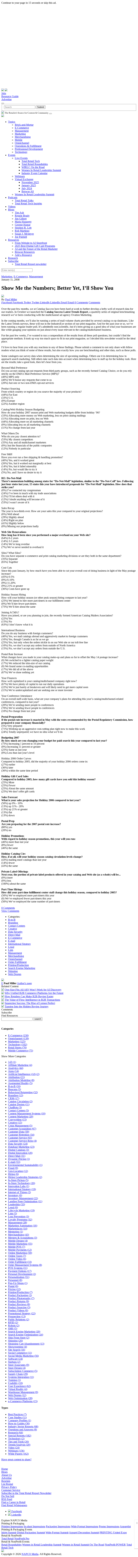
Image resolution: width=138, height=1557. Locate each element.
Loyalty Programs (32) (20, 1219)
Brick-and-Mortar (24, 124)
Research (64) (15, 1432)
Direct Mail (14, 934)
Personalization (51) (18, 1277)
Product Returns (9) (18, 1301)
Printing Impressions (12, 1526)
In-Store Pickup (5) (18, 1180)
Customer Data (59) (18, 1131)
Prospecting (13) (17, 1316)
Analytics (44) (15, 1068)
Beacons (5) (14, 1089)
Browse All (28, 191)
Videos (11, 206)
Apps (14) (13, 1071)
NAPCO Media (30, 1554)
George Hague (22, 224)
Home (4, 1468)
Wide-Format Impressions (84, 1526)
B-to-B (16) (14, 1086)
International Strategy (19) (22, 1189)
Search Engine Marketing (21, 968)
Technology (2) (16, 1438)
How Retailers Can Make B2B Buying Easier (29, 996)
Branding (13, 922)
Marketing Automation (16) (22, 1225)
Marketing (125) (16, 1041)
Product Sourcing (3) (19, 1307)
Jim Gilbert (21, 218)
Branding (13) (15, 1095)
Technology (21, 152)
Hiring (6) (13, 1174)
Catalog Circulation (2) (20, 1101)
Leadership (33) (16, 1204)
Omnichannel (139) (18, 1038)
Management (22, 130)
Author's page (24, 983)
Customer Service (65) (20, 1137)
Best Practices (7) (17, 1414)
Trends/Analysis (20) (19, 1444)
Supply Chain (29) (18, 1374)
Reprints (5, 1481)
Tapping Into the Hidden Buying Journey (26, 1006)
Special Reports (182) (19, 1435)
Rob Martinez (22, 230)
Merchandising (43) (18, 1234)
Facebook (16, 1511)
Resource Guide (10, 96)
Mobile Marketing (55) (20, 1243)
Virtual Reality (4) (17, 1389)
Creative (12, 928)
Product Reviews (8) (19, 1304)
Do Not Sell (7, 1496)
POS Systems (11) (17, 1268)
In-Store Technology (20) (21, 1183)
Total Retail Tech (31, 161)
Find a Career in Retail (13, 1502)
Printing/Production (18, 965)
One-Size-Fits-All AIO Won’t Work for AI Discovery (33, 989)
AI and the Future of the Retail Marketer (36, 249)
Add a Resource (23, 255)
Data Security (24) (18, 1143)
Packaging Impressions (58, 1526)
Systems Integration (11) (21, 1377)
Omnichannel (22, 143)
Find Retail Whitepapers (14, 1505)
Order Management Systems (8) (25, 1265)
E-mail (11, 940)
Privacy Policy (9, 1487)
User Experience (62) (19, 1386)
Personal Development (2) (22, 1274)
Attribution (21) (16, 1077)
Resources (13, 239)
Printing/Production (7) (20, 1292)
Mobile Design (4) (18, 1240)
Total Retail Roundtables (35, 164)
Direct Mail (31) (16, 1155)
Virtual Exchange (24, 179)
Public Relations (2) (18, 1319)
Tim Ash (19, 212)
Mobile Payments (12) (20, 1249)
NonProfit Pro (21, 1538)
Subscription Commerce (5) (22, 1371)
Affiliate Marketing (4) (20, 1065)
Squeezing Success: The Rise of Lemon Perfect (30, 1003)
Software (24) (15, 1358)
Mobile (18, 139)
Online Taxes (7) (17, 1255)
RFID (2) (13, 1322)
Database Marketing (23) (21, 1146)
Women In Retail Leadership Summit (41, 170)
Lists (10, 950)
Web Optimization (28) (20, 1398)
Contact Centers (16, 925)
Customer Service (10, 1490)
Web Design (14, 974)
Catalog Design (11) (18, 1104)
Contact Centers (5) (18, 1110)
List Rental (7, 1484)
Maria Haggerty (23, 221)
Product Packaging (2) (20, 1295)
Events (11, 155)
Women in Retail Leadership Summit (41, 1544)
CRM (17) (13, 1098)
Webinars (20, 176)
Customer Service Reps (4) (22, 1140)
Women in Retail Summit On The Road (83, 1544)
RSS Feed (6, 1499)
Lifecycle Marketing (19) (21, 1210)
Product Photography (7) (21, 1298)
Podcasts (12, 197)
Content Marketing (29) (20, 1116)
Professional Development (29, 149)
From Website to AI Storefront (31, 242)
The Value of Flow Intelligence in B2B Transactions (32, 999)
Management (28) (17, 1222)
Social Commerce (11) (20, 1352)
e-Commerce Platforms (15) (23, 1401)
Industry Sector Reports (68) (23, 1426)
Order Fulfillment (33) (20, 1262)
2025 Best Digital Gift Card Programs (35, 245)
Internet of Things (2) (19, 1192)
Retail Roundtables (11, 1544)
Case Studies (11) (17, 1417)
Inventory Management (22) (23, 1198)
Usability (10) (15, 1383)
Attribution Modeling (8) (21, 1080)
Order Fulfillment (17, 962)
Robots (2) (13, 1325)
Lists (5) (12, 1213)
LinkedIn (16, 1514)
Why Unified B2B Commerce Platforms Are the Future (34, 993)
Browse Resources (25, 252)
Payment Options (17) (19, 1271)
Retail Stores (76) (17, 1047)
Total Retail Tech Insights (28, 203)
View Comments (10, 910)
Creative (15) (15, 1122)
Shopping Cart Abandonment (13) (26, 1343)
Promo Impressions (109, 1526)
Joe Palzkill (21, 236)
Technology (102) (17, 1044)
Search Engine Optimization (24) (25, 1334)
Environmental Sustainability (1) (25, 1165)
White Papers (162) (18, 1453)
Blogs (11, 209)
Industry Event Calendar (34, 173)
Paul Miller (11, 299)
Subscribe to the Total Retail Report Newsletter (26, 1493)
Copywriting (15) (17, 1119)
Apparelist (125, 1526)
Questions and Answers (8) (22, 1429)
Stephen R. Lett (23, 227)
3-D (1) (12, 1062)
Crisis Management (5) (20, 1125)
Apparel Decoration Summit (84, 1532)
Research (13, 258)
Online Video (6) (17, 1258)
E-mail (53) (14, 1162)
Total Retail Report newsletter (30, 264)
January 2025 (29, 185)
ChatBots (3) (15, 1107)
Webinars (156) (16, 1450)
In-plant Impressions (34, 1526)
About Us (6, 1475)
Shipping (13, 971)
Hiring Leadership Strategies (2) (25, 1177)
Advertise (6, 99)
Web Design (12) (17, 1395)
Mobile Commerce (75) (20, 1050)
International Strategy (19, 943)
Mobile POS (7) (16, 1246)
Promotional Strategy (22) (22, 1313)
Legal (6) (13, 1207)
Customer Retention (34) (21, 1134)
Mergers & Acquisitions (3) (22, 1237)
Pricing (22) (14, 1289)
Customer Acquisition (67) (22, 1128)
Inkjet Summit (8, 1532)
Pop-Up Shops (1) (17, 1283)
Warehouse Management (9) (23, 1392)
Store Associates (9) (18, 1364)
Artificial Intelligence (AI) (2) (23, 1074)
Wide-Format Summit (57, 1532)
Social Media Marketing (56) (23, 1355)
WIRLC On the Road (33, 167)
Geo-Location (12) (18, 1171)
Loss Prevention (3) (18, 1216)
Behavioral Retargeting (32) (23, 1092)
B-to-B (11, 919)
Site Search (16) (16, 1349)
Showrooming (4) (17, 1346)
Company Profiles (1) (19, 1420)
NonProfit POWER (115, 1544)
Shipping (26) (15, 1340)
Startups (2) (14, 1361)
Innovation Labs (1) (18, 1186)
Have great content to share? (16, 1459)
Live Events (21, 158)
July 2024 (27, 188)
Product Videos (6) (18, 1310)
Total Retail (7, 1538)
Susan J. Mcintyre (24, 233)
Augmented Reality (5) (20, 1083)
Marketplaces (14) (17, 1228)
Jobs (3, 93)
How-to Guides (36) (19, 1423)
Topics (11, 121)
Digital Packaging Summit (31, 1532)
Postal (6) (13, 1286)
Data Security (15, 931)
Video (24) (14, 1447)
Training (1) (14, 1380)
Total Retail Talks (24, 200)
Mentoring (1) (15, 1231)
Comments (94, 302)
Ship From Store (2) (18, 1337)
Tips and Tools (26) (18, 1441)
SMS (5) (12, 1328)
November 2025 (30, 182)
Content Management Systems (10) (26, 1113)
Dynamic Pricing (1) (19, 1159)
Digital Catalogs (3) (18, 1149)
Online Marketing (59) (20, 1252)
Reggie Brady (22, 215)
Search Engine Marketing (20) (24, 1331)
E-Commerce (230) (18, 1035)
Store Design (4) (17, 1368)
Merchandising (23, 136)
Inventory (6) (15, 1195)
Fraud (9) (13, 1168)
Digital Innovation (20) (20, 1152)
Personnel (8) (15, 1280)
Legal (11, 947)
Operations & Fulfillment (28, 146)
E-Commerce (22, 127)
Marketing (20, 133)
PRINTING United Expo (113, 1532)
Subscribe (13, 261)
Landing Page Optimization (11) (25, 1201)
